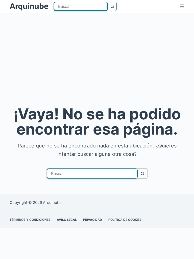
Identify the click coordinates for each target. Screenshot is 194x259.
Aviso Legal (67, 220)
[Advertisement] (97, 65)
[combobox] (81, 6)
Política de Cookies (124, 220)
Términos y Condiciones (30, 220)
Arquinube (29, 6)
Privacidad (92, 220)
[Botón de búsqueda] (112, 6)
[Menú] (182, 6)
